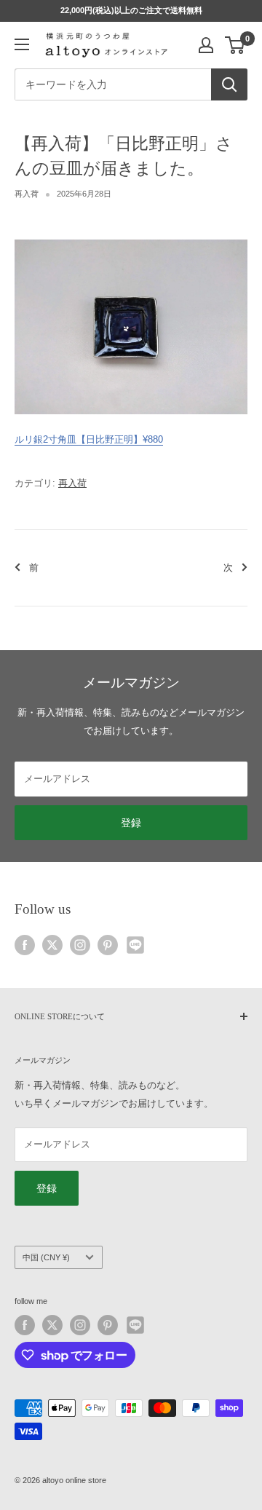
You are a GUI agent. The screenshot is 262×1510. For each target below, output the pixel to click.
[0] (235, 45)
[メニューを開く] (22, 44)
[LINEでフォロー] (135, 945)
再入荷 (27, 193)
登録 (131, 823)
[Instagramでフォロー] (80, 945)
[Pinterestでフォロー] (108, 945)
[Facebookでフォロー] (25, 945)
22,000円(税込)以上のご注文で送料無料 (131, 10)
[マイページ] (206, 45)
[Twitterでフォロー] (52, 945)
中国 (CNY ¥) (46, 1257)
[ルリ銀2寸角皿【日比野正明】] (131, 238)
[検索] (229, 84)
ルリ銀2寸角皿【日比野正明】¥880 (89, 439)
